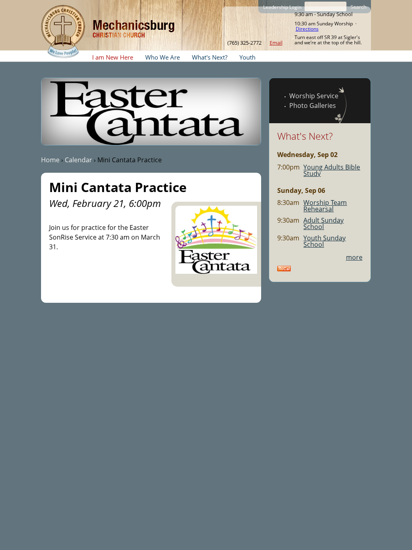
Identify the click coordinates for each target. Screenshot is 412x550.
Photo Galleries (312, 105)
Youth (247, 57)
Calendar (78, 159)
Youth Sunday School (324, 241)
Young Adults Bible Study (331, 170)
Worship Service (313, 95)
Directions (307, 28)
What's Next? (209, 57)
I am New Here (112, 57)
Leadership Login (282, 7)
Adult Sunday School (323, 223)
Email (276, 42)
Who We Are (162, 57)
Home (50, 159)
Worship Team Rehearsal (325, 205)
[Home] (63, 31)
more (354, 257)
